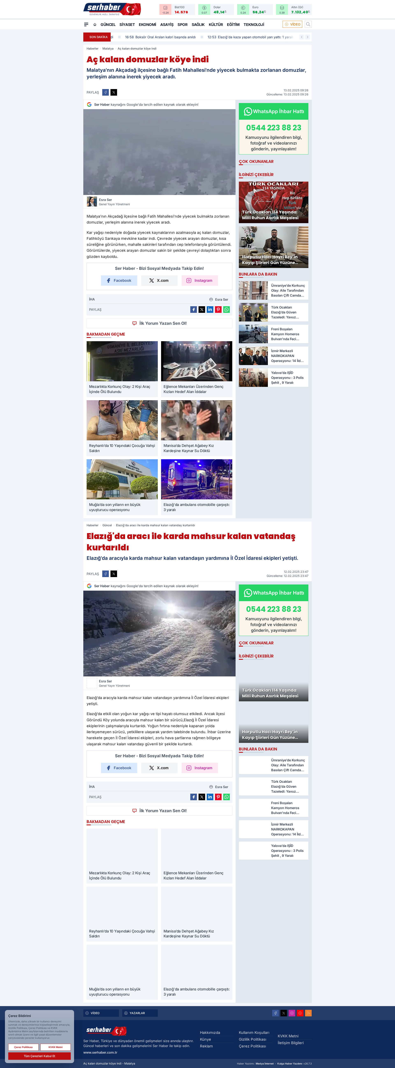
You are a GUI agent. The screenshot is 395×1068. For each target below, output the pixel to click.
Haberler (92, 48)
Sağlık (198, 24)
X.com (162, 280)
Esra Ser (114, 202)
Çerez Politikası (252, 1046)
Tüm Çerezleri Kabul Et (39, 1056)
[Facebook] (275, 1013)
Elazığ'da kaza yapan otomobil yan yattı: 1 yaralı (239, 37)
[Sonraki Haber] (307, 37)
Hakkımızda (210, 1032)
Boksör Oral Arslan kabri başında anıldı (149, 37)
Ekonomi (147, 24)
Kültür (216, 24)
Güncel (108, 24)
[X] (283, 1013)
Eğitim (233, 24)
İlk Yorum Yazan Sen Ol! (163, 323)
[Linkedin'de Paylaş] (210, 309)
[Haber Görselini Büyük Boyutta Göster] (159, 152)
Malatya (108, 48)
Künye (205, 1039)
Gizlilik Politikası (252, 1039)
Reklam (206, 1046)
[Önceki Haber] (301, 37)
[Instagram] (292, 1013)
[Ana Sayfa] (94, 24)
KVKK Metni (288, 1036)
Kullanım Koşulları (254, 1032)
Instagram (203, 280)
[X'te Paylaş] (113, 92)
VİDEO (295, 24)
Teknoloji (254, 24)
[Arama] (308, 24)
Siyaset (127, 24)
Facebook (122, 280)
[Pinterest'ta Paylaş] (218, 309)
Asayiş (166, 24)
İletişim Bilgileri (291, 1043)
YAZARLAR (137, 1013)
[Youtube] (300, 1013)
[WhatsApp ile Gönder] (226, 309)
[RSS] (308, 1013)
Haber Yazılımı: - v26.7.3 (274, 1063)
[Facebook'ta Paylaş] (105, 92)
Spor (182, 24)
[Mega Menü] (86, 24)
